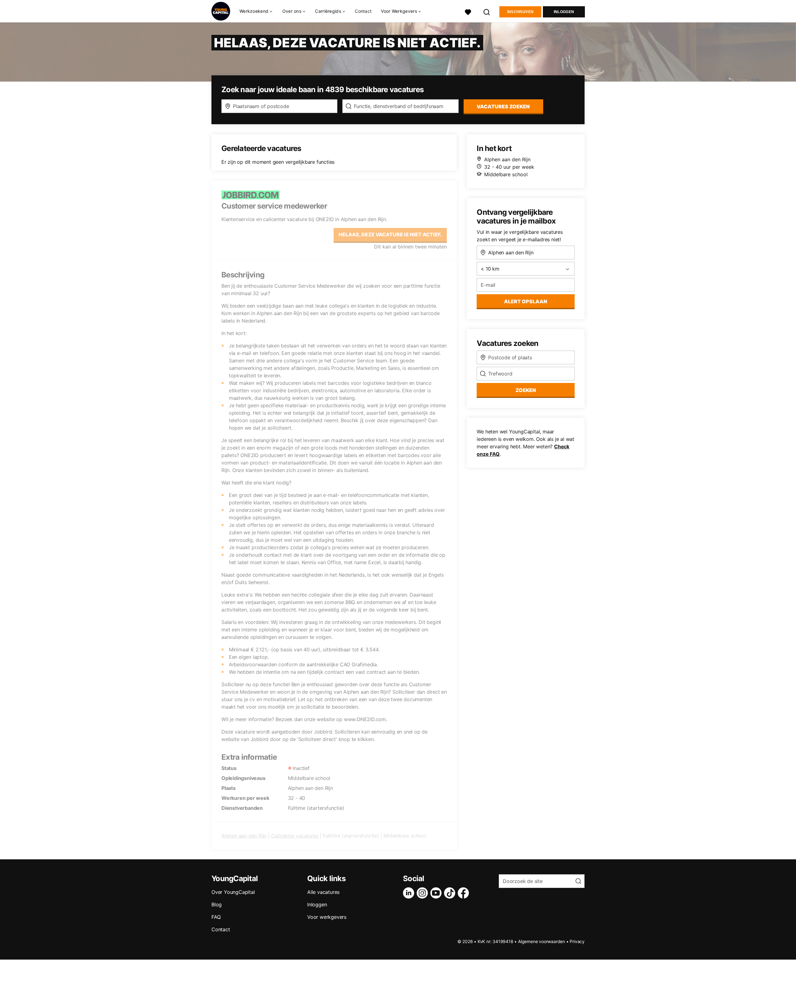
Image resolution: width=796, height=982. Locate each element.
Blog (216, 904)
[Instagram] (423, 893)
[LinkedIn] (410, 893)
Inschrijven (520, 12)
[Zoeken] (487, 11)
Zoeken (526, 390)
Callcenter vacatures (294, 836)
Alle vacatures (323, 892)
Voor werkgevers (326, 917)
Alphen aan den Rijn (243, 836)
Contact (363, 11)
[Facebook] (464, 893)
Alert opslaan (525, 301)
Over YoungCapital (233, 892)
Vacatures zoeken (503, 106)
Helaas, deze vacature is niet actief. (390, 234)
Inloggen (564, 12)
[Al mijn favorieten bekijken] (468, 11)
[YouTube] (437, 893)
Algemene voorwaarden (541, 941)
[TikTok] (451, 893)
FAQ (215, 917)
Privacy (577, 941)
